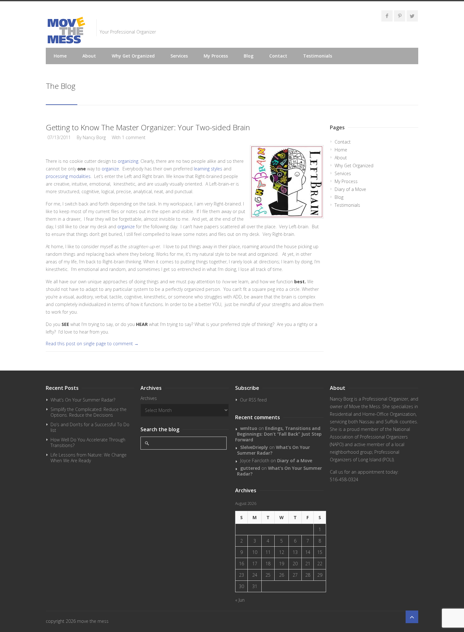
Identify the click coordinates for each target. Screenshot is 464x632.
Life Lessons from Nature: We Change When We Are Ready (89, 457)
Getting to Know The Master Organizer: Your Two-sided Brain (148, 127)
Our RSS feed (253, 400)
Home (60, 56)
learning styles (208, 169)
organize (110, 169)
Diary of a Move (350, 189)
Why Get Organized (133, 56)
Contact (278, 56)
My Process (216, 56)
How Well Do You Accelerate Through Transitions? (88, 442)
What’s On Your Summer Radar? (83, 400)
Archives (148, 398)
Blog (248, 56)
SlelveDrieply (254, 447)
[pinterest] (399, 15)
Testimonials (317, 56)
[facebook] (387, 15)
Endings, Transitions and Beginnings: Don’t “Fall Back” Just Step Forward (278, 434)
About (89, 56)
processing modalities (68, 176)
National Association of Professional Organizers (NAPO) (370, 436)
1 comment (134, 137)
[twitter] (412, 15)
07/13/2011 (59, 137)
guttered (250, 468)
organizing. (128, 161)
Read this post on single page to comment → (92, 344)
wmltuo (248, 428)
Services (179, 56)
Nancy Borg (94, 137)
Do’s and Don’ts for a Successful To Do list (90, 427)
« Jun (240, 600)
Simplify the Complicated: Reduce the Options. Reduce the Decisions (89, 412)
